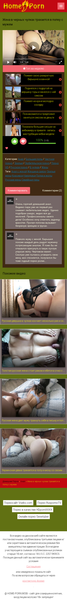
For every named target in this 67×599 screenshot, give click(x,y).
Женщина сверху (36, 171)
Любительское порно (37, 163)
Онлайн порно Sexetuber (33, 516)
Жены (45, 167)
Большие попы (34, 159)
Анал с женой (19, 171)
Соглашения (33, 566)
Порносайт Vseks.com (18, 502)
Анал (21, 159)
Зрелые (18, 163)
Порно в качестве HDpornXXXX (32, 509)
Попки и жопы (44, 175)
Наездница (30, 175)
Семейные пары (30, 179)
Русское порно (19, 167)
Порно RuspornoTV (49, 502)
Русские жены (13, 179)
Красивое (17, 175)
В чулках (35, 167)
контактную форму (33, 580)
